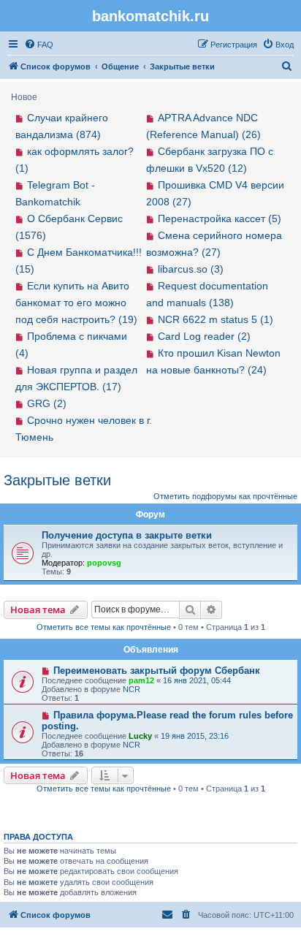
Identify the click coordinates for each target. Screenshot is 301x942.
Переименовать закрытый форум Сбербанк (156, 670)
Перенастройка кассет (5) (219, 218)
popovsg (104, 562)
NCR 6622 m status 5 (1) (215, 319)
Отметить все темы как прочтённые (104, 627)
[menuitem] (38, 44)
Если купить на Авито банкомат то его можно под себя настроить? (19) (76, 302)
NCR (131, 689)
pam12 (141, 680)
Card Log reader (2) (204, 336)
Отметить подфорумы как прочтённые (225, 496)
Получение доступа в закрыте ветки (127, 535)
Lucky (140, 736)
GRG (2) (46, 403)
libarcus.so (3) (191, 269)
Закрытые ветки (57, 480)
